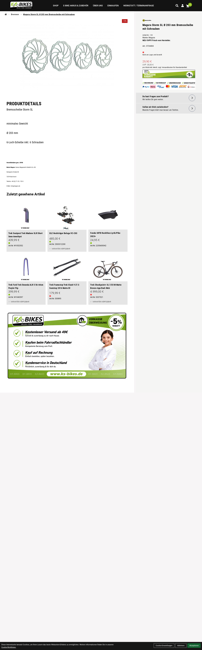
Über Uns (98, 5)
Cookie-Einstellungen (164, 646)
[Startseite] (6, 14)
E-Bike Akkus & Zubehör (75, 5)
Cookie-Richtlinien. (8, 647)
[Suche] (177, 5)
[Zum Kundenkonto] (182, 5)
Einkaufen (113, 5)
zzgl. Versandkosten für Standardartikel (172, 67)
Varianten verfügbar (61, 249)
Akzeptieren (194, 646)
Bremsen (15, 14)
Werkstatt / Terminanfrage (138, 5)
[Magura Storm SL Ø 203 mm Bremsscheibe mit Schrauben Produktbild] (67, 57)
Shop (56, 5)
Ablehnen (180, 646)
